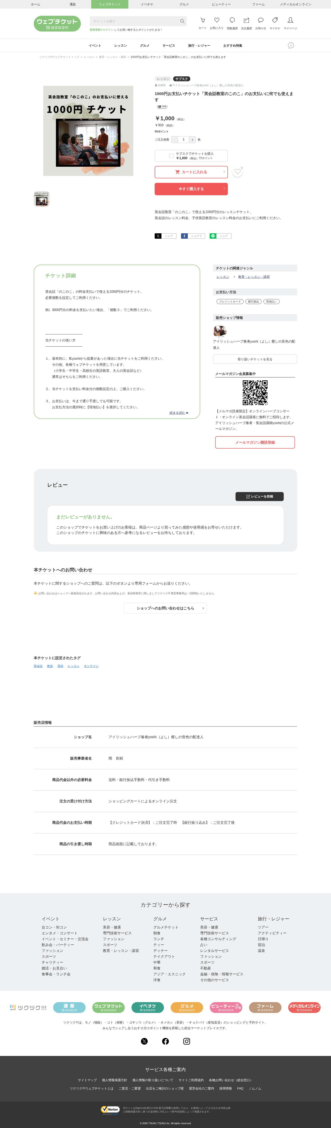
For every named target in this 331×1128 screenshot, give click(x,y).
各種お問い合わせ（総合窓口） (231, 1080)
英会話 (38, 666)
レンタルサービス (214, 951)
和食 (157, 968)
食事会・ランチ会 (56, 974)
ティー (158, 945)
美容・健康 (112, 927)
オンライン (91, 666)
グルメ (160, 918)
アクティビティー (272, 933)
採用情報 (225, 1088)
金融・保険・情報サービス (221, 974)
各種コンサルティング (218, 939)
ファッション (52, 951)
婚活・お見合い (54, 968)
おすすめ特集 (232, 45)
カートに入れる (194, 172)
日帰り (263, 939)
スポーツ (49, 956)
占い (203, 945)
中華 (157, 962)
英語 (60, 666)
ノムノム (255, 1088)
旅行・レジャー (273, 918)
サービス (209, 918)
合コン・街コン (54, 927)
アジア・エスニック (169, 974)
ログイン (108, 29)
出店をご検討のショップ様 (165, 1088)
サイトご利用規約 (191, 1080)
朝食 (157, 933)
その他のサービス (214, 980)
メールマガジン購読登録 (255, 442)
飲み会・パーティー (58, 945)
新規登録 (95, 29)
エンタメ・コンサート (60, 933)
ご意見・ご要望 (130, 1088)
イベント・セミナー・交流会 (65, 939)
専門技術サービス (117, 933)
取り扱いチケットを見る (255, 359)
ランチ (158, 939)
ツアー (263, 927)
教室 (50, 666)
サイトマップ (87, 1080)
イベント (51, 918)
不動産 (205, 968)
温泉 (261, 951)
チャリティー (52, 962)
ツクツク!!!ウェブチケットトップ (59, 57)
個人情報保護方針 (114, 1080)
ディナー (160, 951)
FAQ (240, 1088)
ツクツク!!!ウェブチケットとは (91, 1088)
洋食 (157, 980)
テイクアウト (164, 956)
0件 (163, 106)
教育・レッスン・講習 (112, 57)
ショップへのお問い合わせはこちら (165, 608)
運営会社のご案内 (201, 1088)
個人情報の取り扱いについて (152, 1080)
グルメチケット (166, 927)
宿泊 (261, 945)
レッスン (89, 57)
